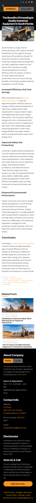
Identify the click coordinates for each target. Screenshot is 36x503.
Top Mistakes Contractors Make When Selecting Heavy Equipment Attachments (16, 321)
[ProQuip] (18, 9)
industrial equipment (13, 280)
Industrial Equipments (16, 279)
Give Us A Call (18, 484)
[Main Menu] (3, 5)
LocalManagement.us (24, 498)
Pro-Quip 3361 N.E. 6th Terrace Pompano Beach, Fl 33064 (14, 410)
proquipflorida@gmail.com (14, 427)
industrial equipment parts (20, 282)
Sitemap (21, 495)
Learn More (22, 374)
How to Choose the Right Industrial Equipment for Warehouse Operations (17, 346)
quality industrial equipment (22, 243)
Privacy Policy (11, 495)
